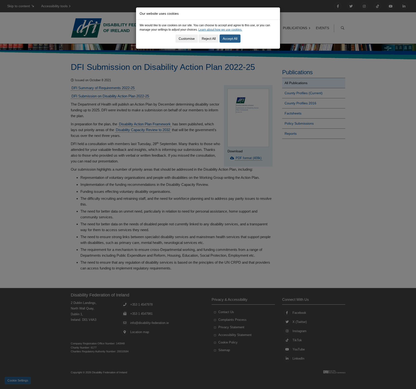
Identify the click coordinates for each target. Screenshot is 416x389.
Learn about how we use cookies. (220, 29)
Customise (187, 38)
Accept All (230, 38)
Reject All (209, 38)
